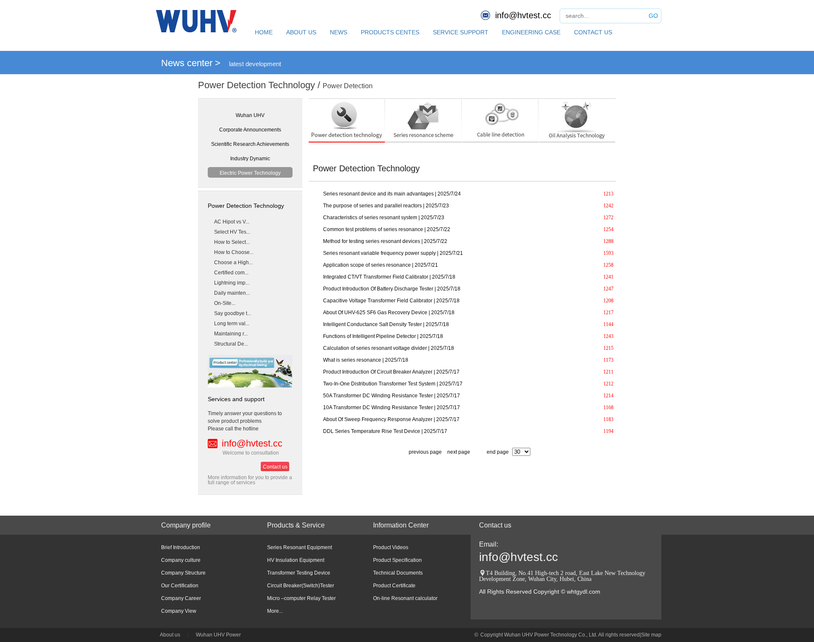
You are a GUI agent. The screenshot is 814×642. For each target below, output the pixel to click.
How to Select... (232, 242)
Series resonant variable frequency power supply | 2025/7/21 (393, 253)
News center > (190, 63)
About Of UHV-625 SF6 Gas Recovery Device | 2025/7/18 (388, 312)
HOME (264, 32)
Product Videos (390, 547)
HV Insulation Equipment (295, 560)
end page (498, 452)
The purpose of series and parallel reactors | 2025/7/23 (386, 206)
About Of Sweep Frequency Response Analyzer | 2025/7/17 (391, 419)
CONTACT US (593, 32)
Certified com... (231, 273)
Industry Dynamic (250, 159)
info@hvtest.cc (523, 15)
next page (458, 452)
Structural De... (231, 344)
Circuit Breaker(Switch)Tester (300, 586)
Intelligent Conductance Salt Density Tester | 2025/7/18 (386, 324)
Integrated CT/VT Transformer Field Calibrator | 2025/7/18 (389, 277)
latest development (255, 63)
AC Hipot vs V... (231, 222)
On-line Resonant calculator (405, 598)
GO (653, 15)
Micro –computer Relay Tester (301, 598)
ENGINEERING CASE (531, 32)
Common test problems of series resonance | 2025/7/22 (386, 229)
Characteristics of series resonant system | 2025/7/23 (383, 218)
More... (275, 611)
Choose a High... (233, 262)
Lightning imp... (231, 283)
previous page (424, 452)
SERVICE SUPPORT (460, 32)
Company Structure (183, 573)
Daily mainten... (232, 293)
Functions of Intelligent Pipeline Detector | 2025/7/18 (383, 336)
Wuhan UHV (250, 115)
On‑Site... (224, 303)
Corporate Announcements (250, 130)
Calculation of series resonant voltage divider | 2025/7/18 (388, 348)
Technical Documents (398, 573)
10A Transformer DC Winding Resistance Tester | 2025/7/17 (391, 407)
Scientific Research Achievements (250, 144)
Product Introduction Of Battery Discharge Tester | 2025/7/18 (391, 289)
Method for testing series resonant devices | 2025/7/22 (385, 241)
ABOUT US (301, 32)
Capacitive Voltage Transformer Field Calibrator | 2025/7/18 (391, 301)
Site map (651, 635)
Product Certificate (394, 586)
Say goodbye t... (232, 313)
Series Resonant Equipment (299, 547)
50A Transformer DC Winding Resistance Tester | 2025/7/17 (391, 396)
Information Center (401, 525)
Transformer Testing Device (298, 573)
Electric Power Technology (250, 173)
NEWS (338, 32)
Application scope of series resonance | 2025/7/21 (380, 265)
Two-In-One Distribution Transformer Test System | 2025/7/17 (393, 384)
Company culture (181, 560)
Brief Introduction (180, 547)
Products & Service (296, 525)
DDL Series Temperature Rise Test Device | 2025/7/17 (385, 431)
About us (170, 635)
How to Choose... (234, 252)
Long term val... (231, 324)
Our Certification (179, 586)
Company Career (181, 598)
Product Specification (397, 560)
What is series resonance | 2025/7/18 (365, 360)
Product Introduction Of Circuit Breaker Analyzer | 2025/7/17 (391, 372)
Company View (178, 611)
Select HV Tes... (232, 232)
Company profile (186, 525)
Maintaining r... (231, 334)
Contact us (275, 467)
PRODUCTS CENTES (390, 32)
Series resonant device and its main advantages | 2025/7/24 (392, 194)
